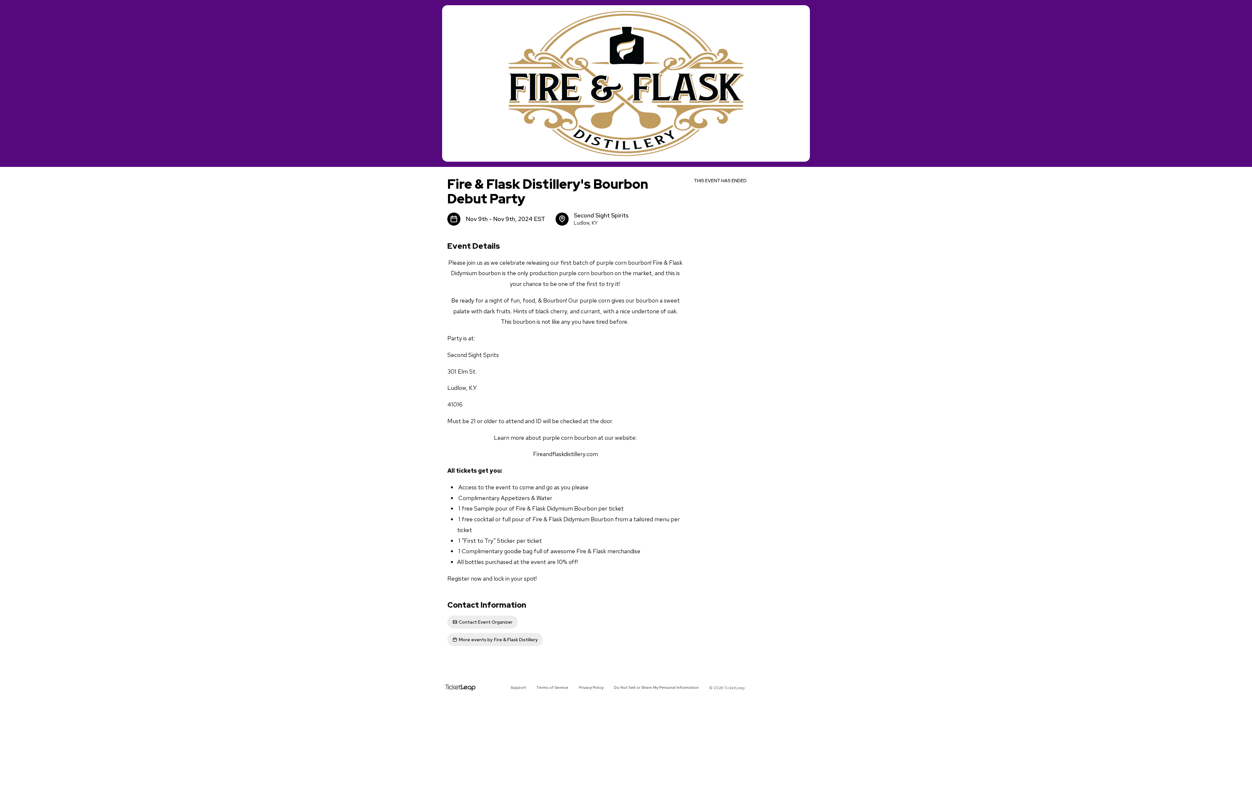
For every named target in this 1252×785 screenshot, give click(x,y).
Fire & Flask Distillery (498, 640)
